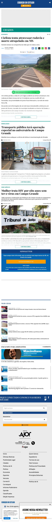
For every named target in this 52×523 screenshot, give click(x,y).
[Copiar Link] (49, 48)
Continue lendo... (26, 117)
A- (49, 34)
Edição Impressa (8, 497)
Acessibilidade (34, 472)
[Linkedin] (36, 48)
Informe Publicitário (10, 487)
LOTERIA (12, 315)
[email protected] (13, 269)
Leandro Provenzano (15, 376)
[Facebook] (32, 48)
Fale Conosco (33, 463)
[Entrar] (49, 2)
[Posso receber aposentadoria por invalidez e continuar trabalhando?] (4, 369)
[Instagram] (45, 48)
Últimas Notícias (8, 457)
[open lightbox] (26, 70)
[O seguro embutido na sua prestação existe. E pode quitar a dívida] (4, 379)
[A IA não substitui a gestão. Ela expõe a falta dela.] (26, 354)
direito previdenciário (15, 367)
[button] (47, 140)
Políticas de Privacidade (37, 466)
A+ (48, 34)
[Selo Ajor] (25, 434)
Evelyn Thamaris (9, 47)
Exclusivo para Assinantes (10, 360)
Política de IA (7, 466)
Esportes (6, 475)
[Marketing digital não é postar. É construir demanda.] (4, 388)
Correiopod (7, 484)
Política (5, 469)
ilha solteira (13, 330)
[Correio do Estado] (26, 502)
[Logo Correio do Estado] (25, 2)
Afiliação (32, 469)
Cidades (5, 463)
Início (5, 454)
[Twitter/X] (39, 48)
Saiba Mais (15, 518)
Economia (6, 472)
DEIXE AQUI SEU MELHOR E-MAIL (36, 518)
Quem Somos (33, 454)
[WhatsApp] (42, 48)
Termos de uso (34, 460)
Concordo (7, 518)
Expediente (33, 457)
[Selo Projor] (25, 444)
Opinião (5, 490)
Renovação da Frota (14, 337)
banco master (14, 308)
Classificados (7, 493)
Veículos (6, 478)
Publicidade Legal (9, 460)
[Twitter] (45, 400)
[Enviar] (44, 419)
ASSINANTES (47, 347)
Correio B (6, 481)
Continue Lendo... (26, 182)
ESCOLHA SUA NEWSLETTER (26, 261)
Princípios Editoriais (36, 475)
